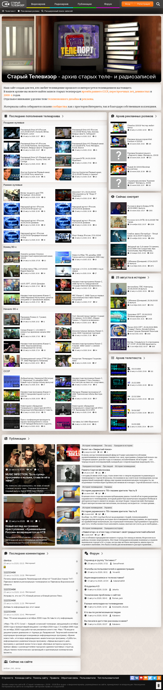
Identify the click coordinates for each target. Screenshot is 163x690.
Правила (54, 678)
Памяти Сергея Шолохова (96, 470)
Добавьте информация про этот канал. (22, 607)
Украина (108, 487)
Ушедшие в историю (123, 446)
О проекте (7, 678)
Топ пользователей (108, 678)
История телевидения (92, 446)
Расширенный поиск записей (58, 11)
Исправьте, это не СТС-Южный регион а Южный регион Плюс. (33, 596)
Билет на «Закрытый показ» (97, 449)
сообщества (59, 106)
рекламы (87, 99)
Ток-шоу (108, 446)
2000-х (8, 95)
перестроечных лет (121, 91)
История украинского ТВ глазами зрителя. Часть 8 (109, 511)
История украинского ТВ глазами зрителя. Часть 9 (109, 490)
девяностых (142, 91)
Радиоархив (61, 4)
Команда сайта (23, 678)
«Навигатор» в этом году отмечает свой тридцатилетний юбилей (118, 532)
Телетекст (10, 11)
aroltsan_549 (9, 668)
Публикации (85, 4)
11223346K (10, 572)
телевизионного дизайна (63, 99)
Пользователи (88, 678)
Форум (108, 4)
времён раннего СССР (95, 91)
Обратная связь (69, 678)
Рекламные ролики (30, 11)
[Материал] (30, 563)
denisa (7, 560)
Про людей (108, 466)
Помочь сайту (40, 678)
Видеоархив (38, 4)
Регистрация (143, 4)
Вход (127, 4)
